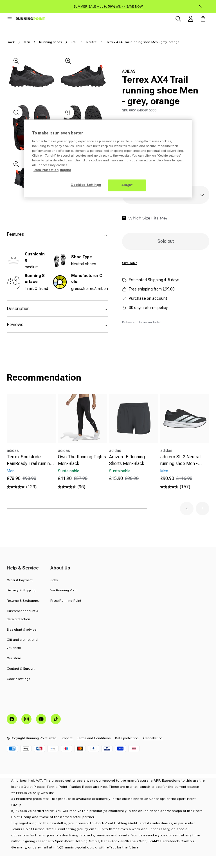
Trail (74, 42)
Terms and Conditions (94, 738)
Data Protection (45, 170)
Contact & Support (21, 669)
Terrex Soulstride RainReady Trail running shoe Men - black (29, 460)
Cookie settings (18, 679)
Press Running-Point (65, 601)
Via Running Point (64, 590)
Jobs (54, 580)
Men (27, 42)
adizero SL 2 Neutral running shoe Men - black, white (180, 460)
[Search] (178, 19)
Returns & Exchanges (23, 601)
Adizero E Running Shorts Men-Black (127, 460)
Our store (14, 658)
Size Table (129, 263)
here (167, 161)
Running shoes (50, 42)
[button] (9, 19)
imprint (67, 738)
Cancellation (153, 738)
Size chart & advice (21, 629)
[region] (108, 159)
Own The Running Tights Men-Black (82, 460)
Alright (127, 185)
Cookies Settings (86, 185)
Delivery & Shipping (21, 590)
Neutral (91, 42)
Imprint (65, 170)
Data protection (127, 738)
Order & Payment (20, 580)
